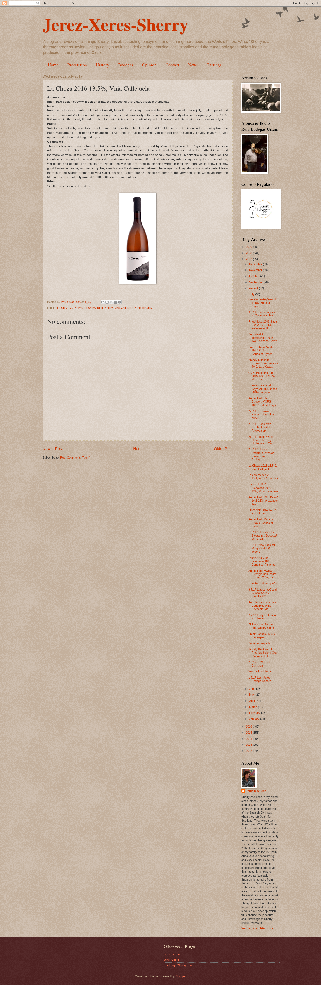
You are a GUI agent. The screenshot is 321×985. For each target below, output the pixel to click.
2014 (249, 738)
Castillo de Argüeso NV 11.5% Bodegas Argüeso (263, 303)
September (256, 282)
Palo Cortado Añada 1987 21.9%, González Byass (260, 351)
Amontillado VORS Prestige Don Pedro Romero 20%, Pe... (262, 574)
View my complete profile (257, 928)
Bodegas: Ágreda (259, 643)
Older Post (223, 448)
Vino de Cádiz (144, 307)
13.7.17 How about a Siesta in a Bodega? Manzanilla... (262, 536)
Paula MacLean (256, 791)
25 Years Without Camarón (259, 663)
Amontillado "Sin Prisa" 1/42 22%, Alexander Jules (263, 501)
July (252, 294)
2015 (249, 732)
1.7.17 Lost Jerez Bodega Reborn (259, 679)
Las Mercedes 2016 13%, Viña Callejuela (263, 476)
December (256, 264)
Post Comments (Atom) (75, 457)
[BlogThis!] (107, 302)
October (254, 276)
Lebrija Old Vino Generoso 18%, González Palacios (261, 561)
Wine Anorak (172, 959)
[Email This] (103, 302)
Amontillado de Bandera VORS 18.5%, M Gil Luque (262, 402)
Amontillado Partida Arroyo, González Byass (261, 523)
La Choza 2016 (66, 307)
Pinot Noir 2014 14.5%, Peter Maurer (263, 511)
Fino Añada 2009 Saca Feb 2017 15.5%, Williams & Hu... (262, 325)
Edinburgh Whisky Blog (178, 965)
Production (77, 65)
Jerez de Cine (172, 954)
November (256, 270)
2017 (249, 259)
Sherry (109, 307)
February (255, 712)
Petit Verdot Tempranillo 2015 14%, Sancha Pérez (262, 338)
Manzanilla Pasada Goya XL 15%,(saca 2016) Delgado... (262, 389)
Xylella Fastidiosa (259, 671)
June (252, 688)
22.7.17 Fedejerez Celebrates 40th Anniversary (259, 427)
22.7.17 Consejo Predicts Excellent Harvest (261, 415)
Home (53, 65)
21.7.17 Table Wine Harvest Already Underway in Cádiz (261, 440)
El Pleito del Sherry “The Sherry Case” (261, 626)
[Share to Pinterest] (119, 302)
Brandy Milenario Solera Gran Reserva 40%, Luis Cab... (263, 363)
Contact (172, 65)
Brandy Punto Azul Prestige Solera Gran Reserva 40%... (263, 653)
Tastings (214, 65)
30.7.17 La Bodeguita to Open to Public (261, 314)
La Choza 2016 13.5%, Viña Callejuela (262, 467)
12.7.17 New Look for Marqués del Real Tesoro (261, 548)
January (254, 719)
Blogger (180, 976)
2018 (249, 253)
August (254, 288)
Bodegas (125, 65)
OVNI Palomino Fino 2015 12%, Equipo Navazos (261, 376)
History (102, 65)
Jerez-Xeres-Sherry (115, 24)
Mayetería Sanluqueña (262, 583)
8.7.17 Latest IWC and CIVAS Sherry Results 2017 (262, 593)
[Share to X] (111, 302)
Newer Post (53, 448)
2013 (249, 744)
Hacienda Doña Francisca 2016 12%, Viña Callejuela (263, 488)
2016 (249, 726)
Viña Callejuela (123, 307)
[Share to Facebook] (115, 302)
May (252, 694)
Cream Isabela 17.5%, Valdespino (262, 635)
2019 (249, 246)
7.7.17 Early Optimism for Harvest (262, 616)
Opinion (149, 65)
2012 (249, 750)
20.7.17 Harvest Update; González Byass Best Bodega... (261, 454)
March (253, 707)
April (252, 700)
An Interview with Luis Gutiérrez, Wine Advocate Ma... (262, 606)
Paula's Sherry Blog (90, 307)
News (193, 65)
